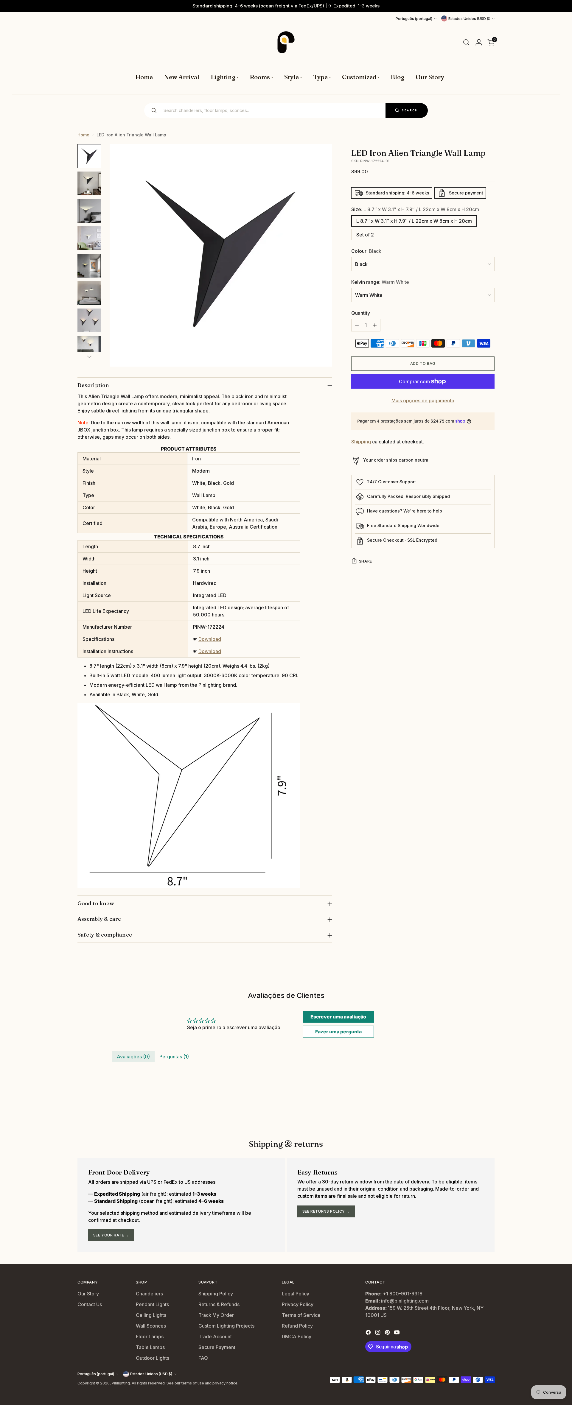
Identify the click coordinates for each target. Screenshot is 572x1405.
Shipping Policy (215, 1294)
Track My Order (216, 1315)
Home (83, 134)
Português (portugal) (414, 18)
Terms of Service (301, 1315)
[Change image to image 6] (89, 293)
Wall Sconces (151, 1326)
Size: (415, 209)
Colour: (366, 251)
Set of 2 (365, 235)
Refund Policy (297, 1326)
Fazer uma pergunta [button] (338, 1032)
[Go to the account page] (479, 42)
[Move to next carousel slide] (489, 1107)
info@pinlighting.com (405, 1301)
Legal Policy (295, 1294)
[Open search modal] (466, 42)
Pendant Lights (152, 1304)
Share (365, 561)
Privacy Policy (297, 1304)
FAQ (203, 1358)
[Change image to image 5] (89, 266)
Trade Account (215, 1336)
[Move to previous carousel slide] (476, 1107)
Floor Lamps (150, 1336)
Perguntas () (174, 1057)
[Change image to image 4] (89, 238)
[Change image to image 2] (89, 183)
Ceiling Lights (151, 1315)
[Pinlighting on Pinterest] (387, 1333)
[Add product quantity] (374, 325)
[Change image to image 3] (89, 211)
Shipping (361, 442)
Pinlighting (121, 1383)
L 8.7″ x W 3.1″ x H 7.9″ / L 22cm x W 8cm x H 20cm (414, 221)
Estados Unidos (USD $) (469, 18)
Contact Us (89, 1304)
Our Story (88, 1294)
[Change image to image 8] (89, 348)
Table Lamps (150, 1347)
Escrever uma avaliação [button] (338, 1017)
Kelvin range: (380, 282)
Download (209, 639)
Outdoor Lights (152, 1358)
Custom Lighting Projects (226, 1326)
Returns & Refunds (219, 1304)
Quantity (360, 313)
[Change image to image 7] (89, 320)
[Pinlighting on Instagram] (378, 1333)
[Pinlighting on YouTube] (397, 1333)
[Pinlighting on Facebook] (368, 1333)
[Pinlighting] (286, 42)
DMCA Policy (296, 1336)
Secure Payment (216, 1347)
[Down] (89, 356)
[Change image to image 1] (89, 156)
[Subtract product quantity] (357, 325)
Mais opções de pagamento (422, 401)
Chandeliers (149, 1294)
